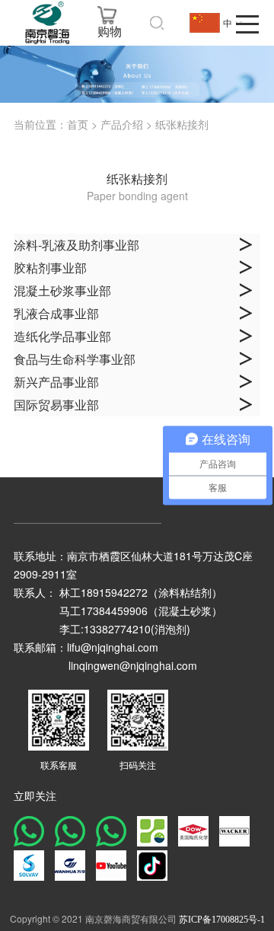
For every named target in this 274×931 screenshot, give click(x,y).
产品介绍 (121, 125)
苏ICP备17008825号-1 (222, 919)
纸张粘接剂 (182, 125)
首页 (77, 125)
